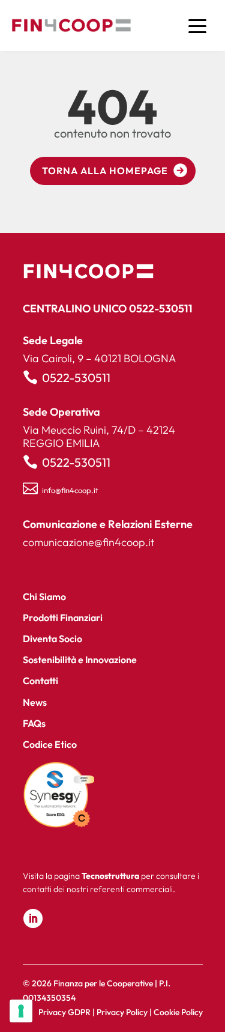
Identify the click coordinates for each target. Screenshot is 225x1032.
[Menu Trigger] (197, 25)
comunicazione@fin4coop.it (88, 542)
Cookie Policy (178, 1012)
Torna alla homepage (105, 171)
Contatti (40, 681)
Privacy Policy (122, 1012)
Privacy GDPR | (67, 1012)
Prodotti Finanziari (63, 618)
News (35, 702)
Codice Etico (50, 744)
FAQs (34, 723)
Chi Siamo (44, 596)
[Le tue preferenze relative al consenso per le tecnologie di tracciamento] (21, 1011)
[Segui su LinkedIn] (33, 918)
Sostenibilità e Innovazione (80, 660)
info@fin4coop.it (70, 490)
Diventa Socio (52, 639)
